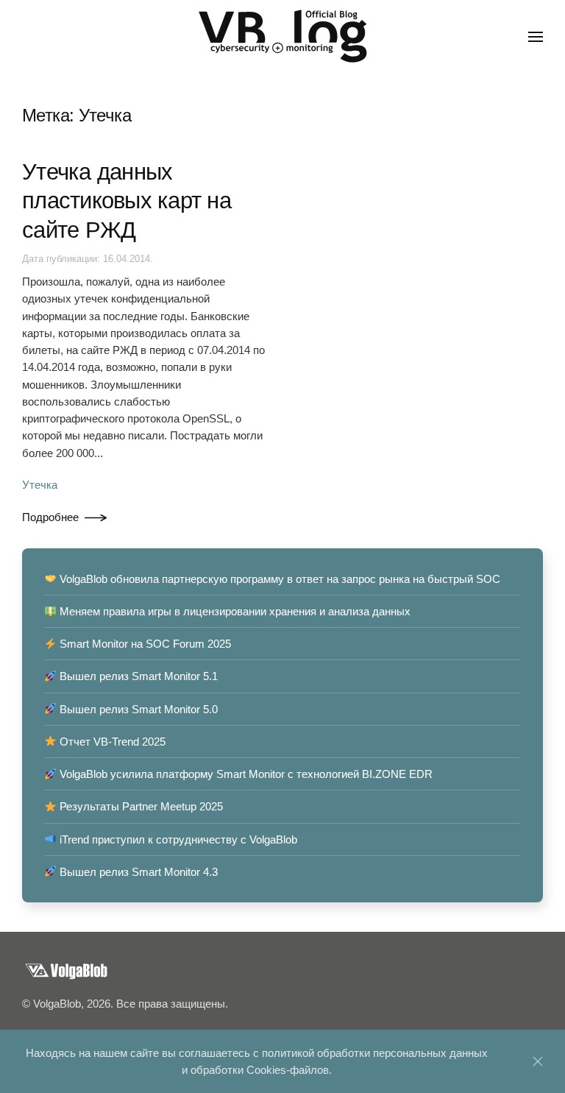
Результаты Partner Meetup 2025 (140, 806)
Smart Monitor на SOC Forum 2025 (144, 643)
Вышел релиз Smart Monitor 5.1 (137, 676)
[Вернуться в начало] (282, 37)
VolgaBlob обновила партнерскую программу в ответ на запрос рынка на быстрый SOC (278, 579)
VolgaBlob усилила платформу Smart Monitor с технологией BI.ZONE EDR (245, 774)
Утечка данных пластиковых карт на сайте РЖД (126, 201)
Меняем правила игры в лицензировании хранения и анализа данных (234, 611)
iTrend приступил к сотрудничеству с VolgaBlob (177, 839)
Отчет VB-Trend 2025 (111, 741)
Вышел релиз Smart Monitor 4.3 (137, 872)
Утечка (39, 484)
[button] (535, 36)
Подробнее (50, 517)
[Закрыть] (538, 1061)
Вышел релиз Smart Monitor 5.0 (137, 709)
